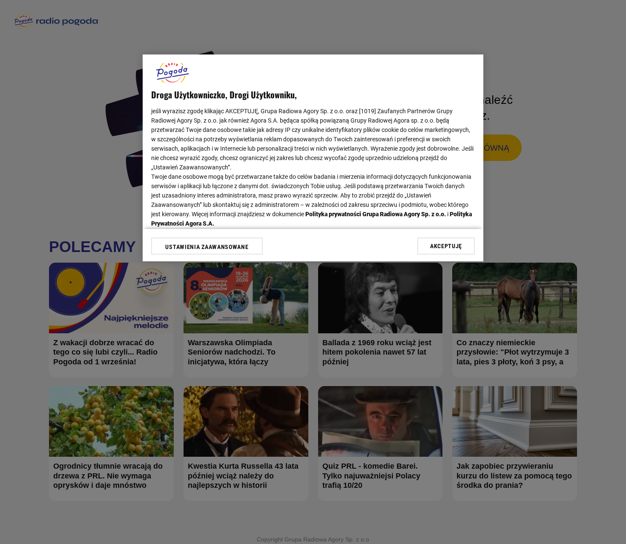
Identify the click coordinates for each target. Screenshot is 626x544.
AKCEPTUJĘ (446, 246)
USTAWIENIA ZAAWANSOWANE (206, 246)
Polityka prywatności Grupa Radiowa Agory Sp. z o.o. (375, 214)
